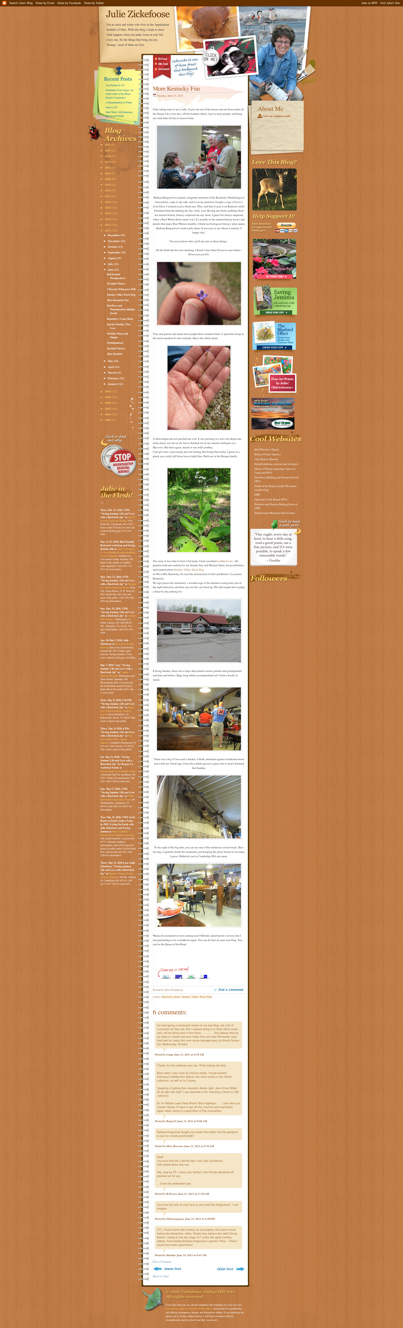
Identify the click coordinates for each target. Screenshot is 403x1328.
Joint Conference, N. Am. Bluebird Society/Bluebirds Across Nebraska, (117, 552)
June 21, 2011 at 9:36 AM (199, 1146)
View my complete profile (276, 116)
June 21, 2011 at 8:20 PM (200, 1219)
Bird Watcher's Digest (267, 449)
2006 (108, 414)
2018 (108, 190)
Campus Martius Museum (114, 673)
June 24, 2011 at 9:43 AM (192, 1255)
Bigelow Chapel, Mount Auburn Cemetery (116, 875)
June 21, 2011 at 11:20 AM (193, 1194)
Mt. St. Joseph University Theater (117, 518)
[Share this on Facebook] (178, 976)
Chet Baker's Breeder (266, 459)
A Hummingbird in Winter (119, 102)
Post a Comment (162, 1262)
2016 (108, 202)
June (111, 269)
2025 (108, 150)
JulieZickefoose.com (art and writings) (276, 464)
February (114, 378)
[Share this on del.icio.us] (204, 976)
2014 (108, 213)
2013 (108, 219)
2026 (108, 144)
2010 (108, 391)
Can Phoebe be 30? (115, 85)
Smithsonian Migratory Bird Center (275, 513)
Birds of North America (268, 454)
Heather (171, 1255)
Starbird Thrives (116, 348)
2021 (108, 173)
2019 (108, 185)
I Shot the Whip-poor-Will (121, 289)
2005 (108, 420)
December (114, 235)
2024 (108, 156)
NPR (257, 494)
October (113, 247)
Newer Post (168, 1268)
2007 (108, 409)
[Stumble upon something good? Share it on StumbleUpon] (191, 976)
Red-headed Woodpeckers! (116, 276)
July (111, 264)
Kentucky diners (171, 997)
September (114, 252)
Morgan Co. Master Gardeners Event (118, 585)
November (114, 241)
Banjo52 (171, 1121)
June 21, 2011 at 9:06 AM (192, 1121)
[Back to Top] (160, 1276)
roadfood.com (225, 561)
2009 (108, 397)
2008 (108, 403)
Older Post (230, 1268)
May (111, 361)
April (111, 367)
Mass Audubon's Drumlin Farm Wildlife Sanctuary (116, 833)
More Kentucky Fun (118, 300)
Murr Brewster (174, 1146)
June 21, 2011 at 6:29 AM (189, 1054)
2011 (108, 230)
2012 (108, 225)
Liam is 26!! (112, 107)
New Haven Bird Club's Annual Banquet (116, 739)
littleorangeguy (175, 1219)
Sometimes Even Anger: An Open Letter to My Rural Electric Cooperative (119, 93)
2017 (108, 196)
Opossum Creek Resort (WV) (271, 499)
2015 (108, 207)
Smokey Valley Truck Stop (121, 294)
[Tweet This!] (166, 976)
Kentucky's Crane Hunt (120, 319)
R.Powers (171, 1194)
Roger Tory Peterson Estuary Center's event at (117, 710)
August (112, 258)
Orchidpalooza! (115, 343)
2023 (108, 162)
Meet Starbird (114, 354)
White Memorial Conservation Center (117, 797)
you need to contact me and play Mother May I (189, 1308)
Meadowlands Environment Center (117, 771)
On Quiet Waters (116, 283)
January (113, 384)
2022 (108, 167)
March (112, 372)
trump (169, 1054)
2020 (108, 179)
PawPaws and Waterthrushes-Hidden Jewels (121, 309)
